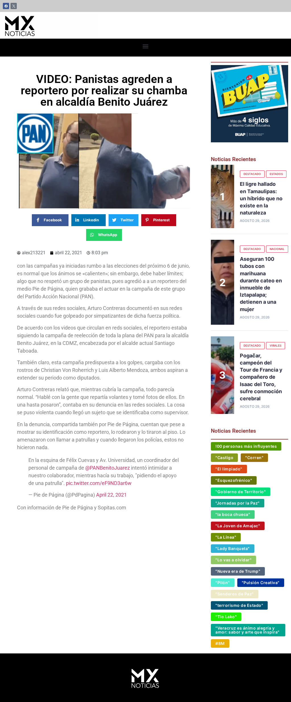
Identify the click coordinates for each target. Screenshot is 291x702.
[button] (145, 46)
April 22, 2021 (111, 495)
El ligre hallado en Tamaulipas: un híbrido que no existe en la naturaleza (261, 198)
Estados (276, 174)
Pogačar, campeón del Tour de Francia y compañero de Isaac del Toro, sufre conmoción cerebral (261, 377)
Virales (275, 345)
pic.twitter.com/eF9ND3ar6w (99, 483)
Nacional (277, 249)
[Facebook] (6, 6)
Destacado (252, 174)
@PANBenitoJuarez (107, 468)
